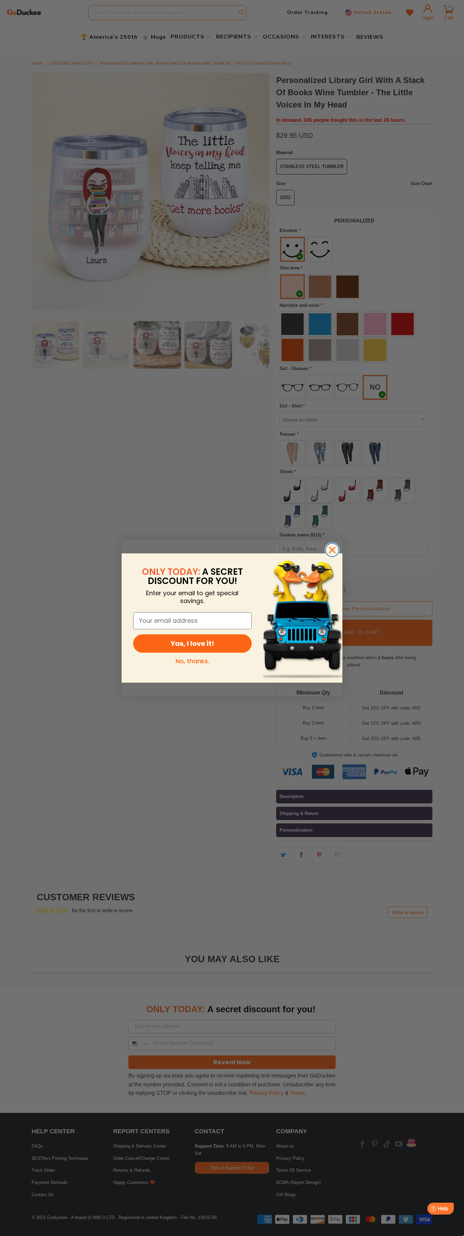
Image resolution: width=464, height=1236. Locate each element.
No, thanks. (192, 661)
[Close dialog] (332, 550)
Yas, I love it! (192, 643)
